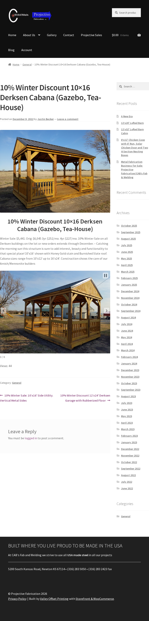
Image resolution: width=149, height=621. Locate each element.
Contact (68, 35)
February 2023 (129, 435)
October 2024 (129, 304)
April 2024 (127, 344)
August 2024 (128, 317)
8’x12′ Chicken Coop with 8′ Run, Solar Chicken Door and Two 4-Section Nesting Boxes (134, 147)
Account (26, 50)
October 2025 (129, 225)
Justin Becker (45, 119)
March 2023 (127, 429)
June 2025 (127, 252)
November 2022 (130, 455)
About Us (29, 35)
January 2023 (129, 442)
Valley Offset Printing (54, 599)
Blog (11, 50)
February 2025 (129, 278)
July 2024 (126, 324)
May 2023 (126, 416)
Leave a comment (67, 119)
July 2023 (126, 403)
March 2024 (127, 350)
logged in (31, 438)
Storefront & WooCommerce (95, 599)
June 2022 (127, 488)
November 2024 (130, 298)
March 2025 (127, 271)
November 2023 (130, 376)
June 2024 (127, 330)
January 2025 (129, 284)
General (27, 64)
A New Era (127, 116)
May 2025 (126, 258)
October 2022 (129, 462)
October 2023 (129, 383)
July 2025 (126, 245)
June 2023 (127, 409)
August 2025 (128, 238)
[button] (3, 311)
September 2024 (130, 311)
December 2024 (130, 291)
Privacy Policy (17, 599)
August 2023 (128, 396)
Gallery (51, 35)
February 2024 (129, 357)
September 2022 (130, 468)
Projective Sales (91, 35)
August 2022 (128, 475)
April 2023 (127, 422)
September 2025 (130, 232)
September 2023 (130, 389)
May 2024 (126, 337)
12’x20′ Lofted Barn (132, 123)
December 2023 (130, 370)
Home (12, 35)
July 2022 (126, 482)
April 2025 (127, 265)
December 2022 (130, 449)
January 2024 (129, 363)
